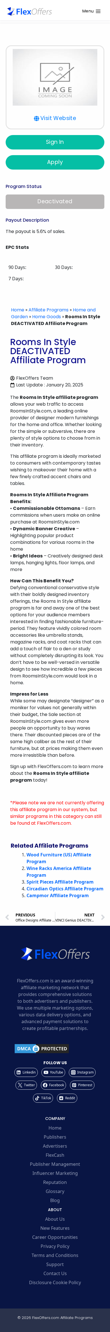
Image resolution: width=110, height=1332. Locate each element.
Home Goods (46, 316)
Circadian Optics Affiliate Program (65, 889)
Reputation (55, 1182)
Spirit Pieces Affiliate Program (60, 882)
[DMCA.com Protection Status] (55, 1048)
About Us (55, 1219)
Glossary (55, 1191)
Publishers (55, 1137)
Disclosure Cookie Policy (55, 1282)
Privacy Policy (55, 1246)
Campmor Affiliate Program (58, 895)
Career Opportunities (55, 1237)
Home (17, 310)
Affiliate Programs (48, 310)
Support (55, 1264)
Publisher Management (55, 1164)
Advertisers (55, 1146)
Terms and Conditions (55, 1255)
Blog (55, 1200)
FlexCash (55, 1155)
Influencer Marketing (55, 1173)
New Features (55, 1228)
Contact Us (55, 1273)
